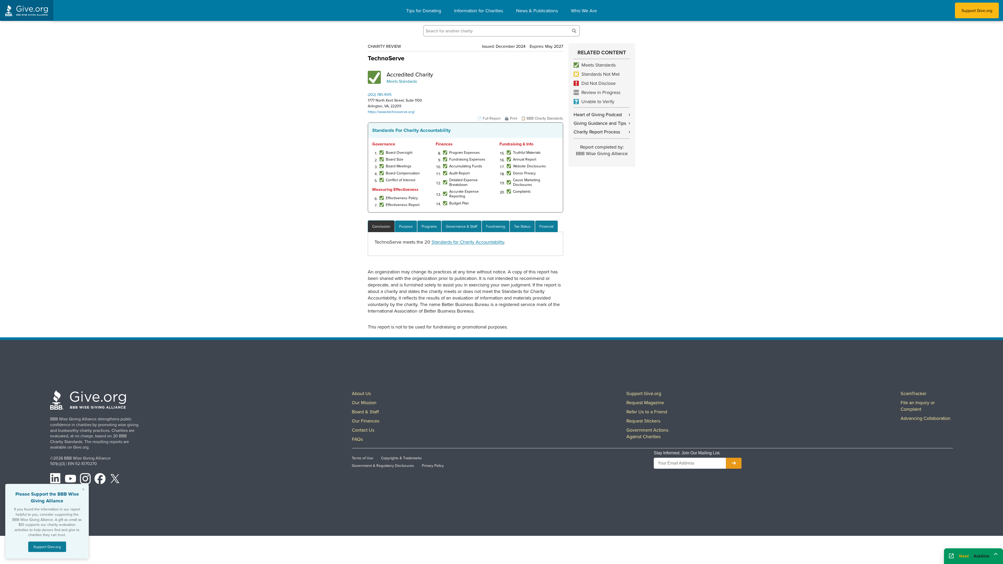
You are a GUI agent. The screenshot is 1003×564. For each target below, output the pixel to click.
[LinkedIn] (55, 479)
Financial (546, 226)
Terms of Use (362, 458)
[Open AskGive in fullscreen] (951, 556)
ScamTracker (913, 393)
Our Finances (365, 421)
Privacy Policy (433, 465)
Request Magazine (645, 402)
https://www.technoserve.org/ (391, 111)
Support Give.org (976, 10)
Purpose (406, 226)
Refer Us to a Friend (646, 411)
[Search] (574, 31)
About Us (361, 393)
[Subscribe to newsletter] (734, 463)
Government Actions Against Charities (647, 433)
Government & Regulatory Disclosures (383, 465)
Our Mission (364, 402)
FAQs (357, 439)
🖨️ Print (510, 118)
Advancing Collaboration (925, 418)
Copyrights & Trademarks (401, 458)
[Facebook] (100, 479)
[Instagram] (85, 479)
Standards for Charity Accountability (467, 242)
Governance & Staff (461, 226)
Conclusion (381, 226)
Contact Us (363, 430)
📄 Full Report (488, 118)
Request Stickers (643, 421)
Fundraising (495, 226)
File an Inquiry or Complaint (918, 405)
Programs (429, 226)
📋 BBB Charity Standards (542, 118)
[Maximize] (996, 554)
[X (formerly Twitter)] (114, 479)
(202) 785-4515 (380, 94)
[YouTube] (70, 479)
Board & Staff (365, 411)
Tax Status (522, 226)
